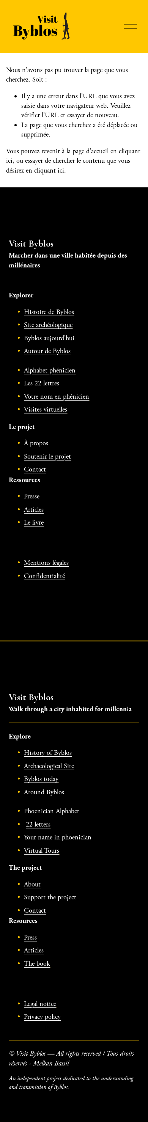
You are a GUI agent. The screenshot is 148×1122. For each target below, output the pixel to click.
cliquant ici (49, 170)
